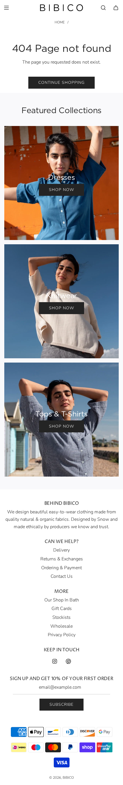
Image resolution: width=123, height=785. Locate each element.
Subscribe (61, 704)
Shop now (61, 189)
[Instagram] (54, 661)
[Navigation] (6, 7)
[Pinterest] (68, 661)
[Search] (103, 7)
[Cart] (116, 7)
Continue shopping (61, 82)
